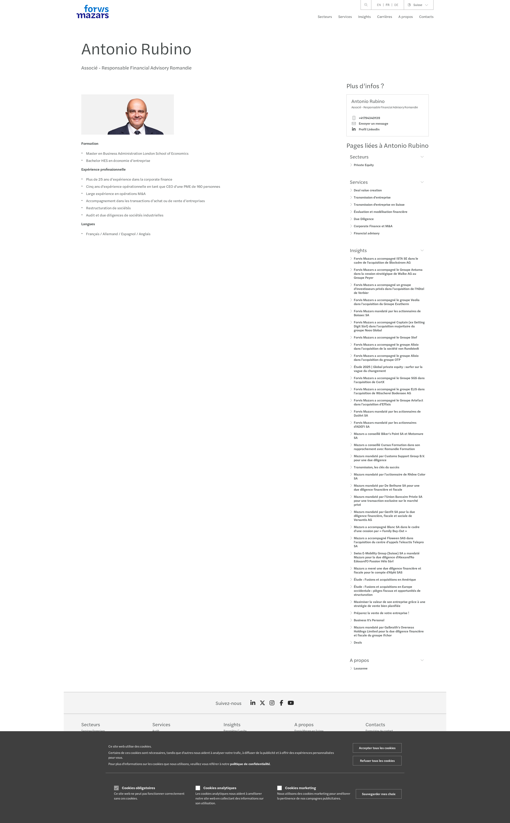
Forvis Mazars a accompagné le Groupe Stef (385, 337)
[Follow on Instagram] (272, 703)
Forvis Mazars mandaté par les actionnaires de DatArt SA (387, 413)
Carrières (384, 16)
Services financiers (93, 731)
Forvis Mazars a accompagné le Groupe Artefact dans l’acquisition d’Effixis (388, 402)
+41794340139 (369, 118)
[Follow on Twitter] (262, 703)
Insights (364, 16)
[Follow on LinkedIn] (252, 703)
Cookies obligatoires (138, 788)
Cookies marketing (300, 788)
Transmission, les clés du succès (376, 467)
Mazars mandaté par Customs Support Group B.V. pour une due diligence (389, 458)
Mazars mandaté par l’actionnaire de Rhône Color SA (389, 476)
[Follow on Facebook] (281, 703)
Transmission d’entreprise (372, 197)
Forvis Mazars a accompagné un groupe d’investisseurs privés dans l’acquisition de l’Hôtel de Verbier (389, 288)
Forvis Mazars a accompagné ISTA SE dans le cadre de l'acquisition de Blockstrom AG (386, 260)
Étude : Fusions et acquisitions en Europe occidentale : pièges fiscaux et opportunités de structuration (387, 590)
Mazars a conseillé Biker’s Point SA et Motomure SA (388, 435)
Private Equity (364, 164)
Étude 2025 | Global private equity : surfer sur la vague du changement (388, 368)
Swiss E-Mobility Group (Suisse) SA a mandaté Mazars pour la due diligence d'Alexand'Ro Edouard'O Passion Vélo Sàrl (387, 557)
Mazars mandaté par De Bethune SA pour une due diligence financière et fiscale (387, 487)
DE (396, 4)
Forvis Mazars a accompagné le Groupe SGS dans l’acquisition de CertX (389, 380)
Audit (155, 731)
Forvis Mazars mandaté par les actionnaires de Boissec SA (387, 313)
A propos (405, 16)
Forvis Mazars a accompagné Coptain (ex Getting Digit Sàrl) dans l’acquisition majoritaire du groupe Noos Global (389, 326)
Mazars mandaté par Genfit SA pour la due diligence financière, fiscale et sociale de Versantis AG (384, 515)
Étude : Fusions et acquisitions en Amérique (385, 579)
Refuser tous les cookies (377, 760)
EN (379, 4)
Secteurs (325, 16)
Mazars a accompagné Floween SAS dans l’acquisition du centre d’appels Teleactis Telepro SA (389, 542)
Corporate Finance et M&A (373, 226)
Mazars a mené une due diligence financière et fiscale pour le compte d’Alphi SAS (387, 570)
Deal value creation (368, 190)
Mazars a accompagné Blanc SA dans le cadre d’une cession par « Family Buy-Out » (387, 529)
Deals (358, 642)
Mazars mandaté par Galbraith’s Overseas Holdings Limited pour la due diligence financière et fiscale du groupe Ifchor (389, 631)
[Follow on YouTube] (290, 703)
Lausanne (361, 668)
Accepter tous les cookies (377, 748)
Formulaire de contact (379, 731)
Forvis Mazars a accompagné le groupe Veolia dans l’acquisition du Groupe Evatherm (387, 301)
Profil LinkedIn (369, 129)
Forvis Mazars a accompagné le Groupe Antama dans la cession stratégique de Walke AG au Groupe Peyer (388, 273)
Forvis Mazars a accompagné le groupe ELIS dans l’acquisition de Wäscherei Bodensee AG (389, 391)
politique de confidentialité (250, 763)
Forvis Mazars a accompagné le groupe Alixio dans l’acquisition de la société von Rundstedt (386, 346)
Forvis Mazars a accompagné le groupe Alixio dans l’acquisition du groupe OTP (386, 357)
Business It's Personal (369, 620)
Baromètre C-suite (235, 731)
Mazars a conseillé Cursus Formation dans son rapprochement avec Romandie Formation (387, 446)
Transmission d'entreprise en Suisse (379, 204)
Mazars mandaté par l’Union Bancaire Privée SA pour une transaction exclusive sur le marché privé (388, 500)
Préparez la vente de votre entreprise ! (381, 613)
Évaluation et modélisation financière (380, 211)
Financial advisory (367, 233)
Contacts (426, 16)
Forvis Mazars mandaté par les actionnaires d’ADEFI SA (385, 424)
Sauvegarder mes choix (378, 794)
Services (345, 16)
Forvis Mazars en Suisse (309, 731)
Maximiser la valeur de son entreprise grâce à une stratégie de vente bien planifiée (389, 603)
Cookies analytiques (219, 788)
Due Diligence (364, 218)
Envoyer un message (373, 123)
